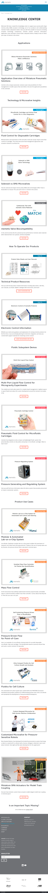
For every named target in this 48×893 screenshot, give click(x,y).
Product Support (24, 7)
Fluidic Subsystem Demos (24, 9)
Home (2, 13)
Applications (24, 5)
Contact (4, 829)
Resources (5, 825)
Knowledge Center (7, 823)
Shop (2, 831)
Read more (24, 146)
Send (4, 860)
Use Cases (24, 10)
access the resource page (24, 290)
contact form (29, 809)
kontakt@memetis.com (29, 825)
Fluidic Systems (6, 819)
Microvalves (5, 817)
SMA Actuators (6, 821)
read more (24, 238)
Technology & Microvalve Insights (24, 6)
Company (4, 827)
